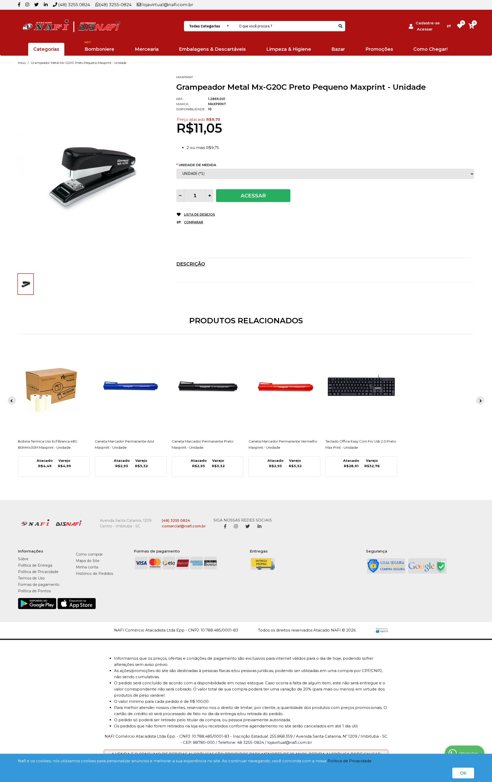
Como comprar (89, 554)
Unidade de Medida (197, 165)
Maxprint (184, 77)
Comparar (193, 222)
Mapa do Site (87, 560)
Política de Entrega (35, 565)
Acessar (425, 29)
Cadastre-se (428, 23)
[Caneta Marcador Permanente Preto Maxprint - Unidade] (207, 388)
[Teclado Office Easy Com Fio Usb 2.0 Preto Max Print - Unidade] (361, 388)
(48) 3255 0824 (73, 4)
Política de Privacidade (349, 760)
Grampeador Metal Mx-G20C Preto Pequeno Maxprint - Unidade (78, 63)
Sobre (23, 559)
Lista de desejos (199, 214)
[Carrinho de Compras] (471, 26)
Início (22, 63)
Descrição (190, 264)
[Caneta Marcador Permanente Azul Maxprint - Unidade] (131, 388)
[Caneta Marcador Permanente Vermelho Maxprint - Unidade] (284, 388)
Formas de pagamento (38, 584)
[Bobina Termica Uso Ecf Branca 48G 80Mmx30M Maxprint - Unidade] (54, 388)
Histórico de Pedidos (94, 573)
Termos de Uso (31, 578)
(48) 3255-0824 (115, 4)
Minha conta (87, 567)
